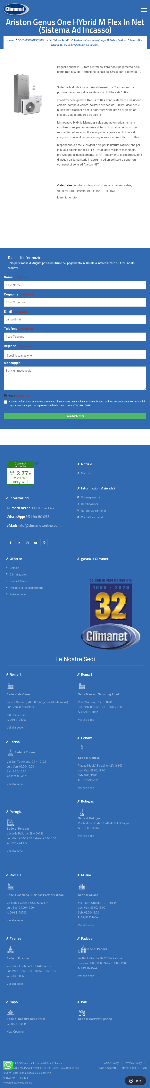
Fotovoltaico (18, 594)
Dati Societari (107, 1067)
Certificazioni (89, 504)
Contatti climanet (92, 517)
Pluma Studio (24, 1082)
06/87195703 (18, 719)
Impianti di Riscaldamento (26, 588)
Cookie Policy (111, 1063)
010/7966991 (90, 780)
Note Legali (129, 1067)
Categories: (65, 185)
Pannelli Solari (19, 581)
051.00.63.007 (90, 828)
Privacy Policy (133, 1063)
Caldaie (14, 568)
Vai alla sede (15, 727)
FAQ (144, 1067)
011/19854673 (18, 776)
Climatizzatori (19, 574)
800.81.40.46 (43, 508)
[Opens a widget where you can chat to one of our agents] (135, 1081)
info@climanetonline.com (39, 525)
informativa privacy (29, 401)
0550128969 (17, 976)
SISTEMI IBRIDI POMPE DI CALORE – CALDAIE (86, 191)
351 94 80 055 (37, 516)
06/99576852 (89, 712)
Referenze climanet (93, 510)
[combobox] (75, 354)
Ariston (73, 197)
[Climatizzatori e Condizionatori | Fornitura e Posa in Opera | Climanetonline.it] (15, 10)
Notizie (85, 473)
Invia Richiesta (75, 416)
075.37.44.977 (18, 843)
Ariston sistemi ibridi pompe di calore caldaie (102, 185)
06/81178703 (18, 912)
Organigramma (90, 497)
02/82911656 (89, 917)
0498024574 (89, 968)
